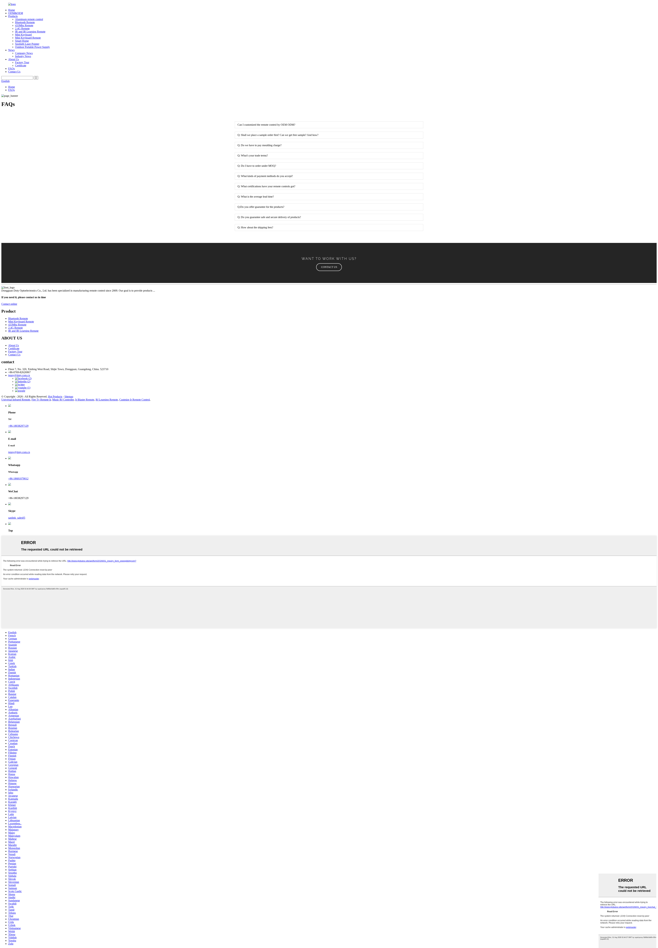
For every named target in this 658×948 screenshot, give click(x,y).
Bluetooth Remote (25, 22)
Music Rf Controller (63, 399)
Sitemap (68, 396)
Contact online (9, 303)
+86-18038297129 (18, 425)
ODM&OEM (15, 13)
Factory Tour (22, 62)
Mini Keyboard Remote (28, 37)
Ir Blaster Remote (84, 399)
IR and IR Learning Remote (30, 31)
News (11, 50)
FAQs (11, 68)
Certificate (20, 65)
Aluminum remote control (29, 19)
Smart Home (22, 40)
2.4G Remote (22, 28)
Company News (24, 53)
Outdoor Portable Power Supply (32, 47)
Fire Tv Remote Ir (41, 399)
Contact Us (14, 71)
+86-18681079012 (18, 478)
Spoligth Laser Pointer (27, 43)
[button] (329, 267)
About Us (13, 59)
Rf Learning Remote (107, 399)
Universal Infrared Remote (15, 399)
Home (11, 10)
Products (13, 16)
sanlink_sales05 (16, 517)
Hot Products (55, 396)
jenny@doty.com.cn (19, 452)
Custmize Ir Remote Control (134, 399)
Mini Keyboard (23, 34)
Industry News (23, 56)
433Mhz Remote (24, 25)
